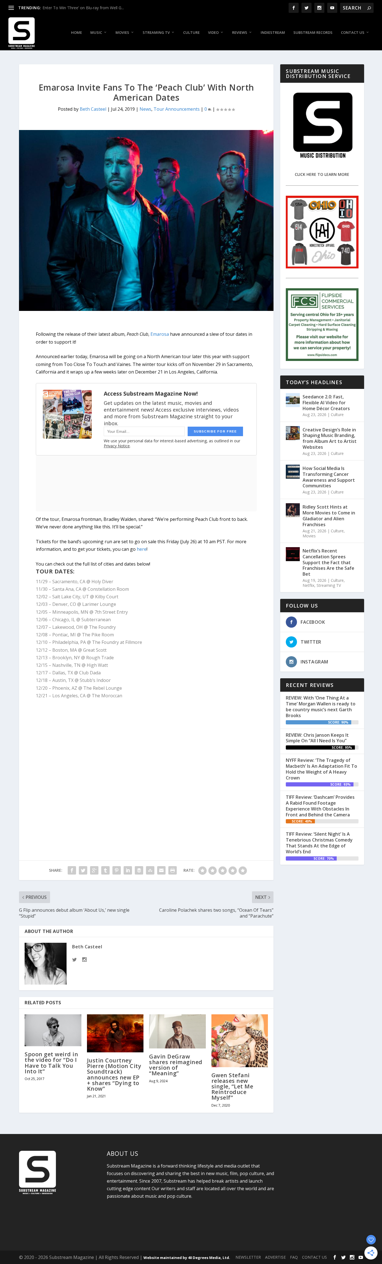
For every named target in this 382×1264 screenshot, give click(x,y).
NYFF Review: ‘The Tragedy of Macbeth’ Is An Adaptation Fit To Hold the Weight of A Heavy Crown (321, 769)
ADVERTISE (275, 1257)
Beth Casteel (93, 109)
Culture (191, 32)
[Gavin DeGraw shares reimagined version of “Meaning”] (177, 1031)
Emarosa (159, 334)
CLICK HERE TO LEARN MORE (322, 174)
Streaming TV (156, 32)
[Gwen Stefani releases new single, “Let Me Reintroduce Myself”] (239, 1040)
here (142, 549)
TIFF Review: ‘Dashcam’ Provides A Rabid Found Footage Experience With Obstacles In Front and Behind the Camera (320, 806)
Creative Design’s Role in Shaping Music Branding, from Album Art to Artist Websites (330, 438)
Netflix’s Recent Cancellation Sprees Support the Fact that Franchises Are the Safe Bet (328, 562)
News (145, 109)
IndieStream (273, 32)
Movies (122, 32)
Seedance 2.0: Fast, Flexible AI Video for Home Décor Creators (326, 403)
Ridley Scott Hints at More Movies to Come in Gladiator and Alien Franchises (329, 515)
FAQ (294, 1257)
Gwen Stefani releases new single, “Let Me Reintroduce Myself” (232, 1086)
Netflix (308, 585)
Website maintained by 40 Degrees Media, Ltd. (186, 1257)
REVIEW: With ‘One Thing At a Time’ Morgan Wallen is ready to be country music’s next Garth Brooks (320, 706)
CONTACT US (314, 1257)
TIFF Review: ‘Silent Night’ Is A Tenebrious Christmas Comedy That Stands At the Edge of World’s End (319, 842)
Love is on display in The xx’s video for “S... (81, 7)
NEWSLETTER (248, 1257)
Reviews (239, 32)
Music (96, 32)
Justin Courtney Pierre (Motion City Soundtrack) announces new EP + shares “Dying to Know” (114, 1074)
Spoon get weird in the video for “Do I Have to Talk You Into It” (51, 1062)
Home (76, 32)
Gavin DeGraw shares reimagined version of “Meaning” (175, 1065)
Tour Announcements (177, 109)
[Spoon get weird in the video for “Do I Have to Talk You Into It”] (53, 1030)
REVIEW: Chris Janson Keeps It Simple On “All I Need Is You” (317, 738)
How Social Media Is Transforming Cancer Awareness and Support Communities (329, 477)
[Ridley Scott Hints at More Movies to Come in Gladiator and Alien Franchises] (293, 510)
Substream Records (313, 32)
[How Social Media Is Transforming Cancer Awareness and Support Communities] (293, 472)
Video (213, 32)
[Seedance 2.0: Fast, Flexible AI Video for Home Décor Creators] (293, 400)
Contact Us (352, 32)
